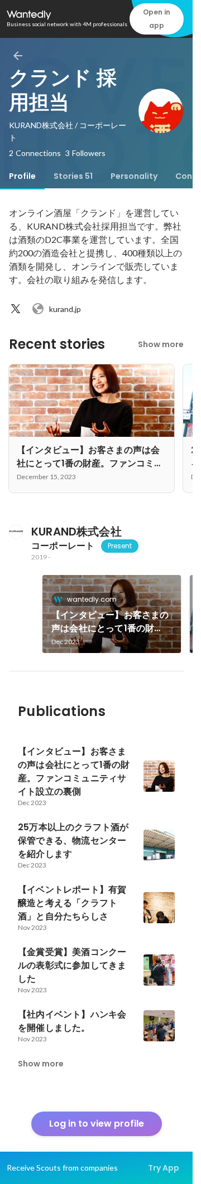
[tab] (22, 176)
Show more (161, 344)
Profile (22, 176)
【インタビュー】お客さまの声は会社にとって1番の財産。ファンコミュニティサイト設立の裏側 (110, 621)
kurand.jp (65, 309)
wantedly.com (92, 599)
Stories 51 (73, 176)
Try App (163, 1167)
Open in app (156, 18)
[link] (111, 614)
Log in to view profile (96, 1123)
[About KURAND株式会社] (15, 531)
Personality (134, 176)
